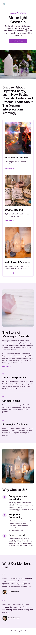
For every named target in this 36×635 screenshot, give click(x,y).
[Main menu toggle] (31, 4)
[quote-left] (3, 574)
